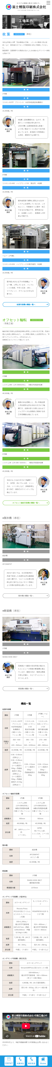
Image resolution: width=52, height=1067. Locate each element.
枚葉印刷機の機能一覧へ (26, 304)
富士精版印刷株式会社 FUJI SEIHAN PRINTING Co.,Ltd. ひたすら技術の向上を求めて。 (26, 7)
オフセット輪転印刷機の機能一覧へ (26, 503)
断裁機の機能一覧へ (26, 689)
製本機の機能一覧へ (26, 596)
